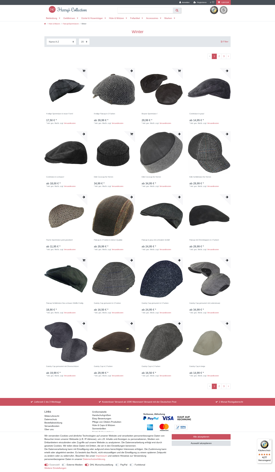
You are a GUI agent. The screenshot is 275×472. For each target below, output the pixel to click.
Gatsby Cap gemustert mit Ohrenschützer (62, 366)
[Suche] (177, 10)
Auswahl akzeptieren (201, 443)
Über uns (49, 429)
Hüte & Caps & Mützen (103, 425)
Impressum (101, 455)
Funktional (140, 464)
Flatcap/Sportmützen (71, 24)
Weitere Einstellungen (55, 468)
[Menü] (270, 441)
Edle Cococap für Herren (103, 177)
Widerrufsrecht (51, 416)
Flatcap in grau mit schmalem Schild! (156, 240)
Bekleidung (52, 18)
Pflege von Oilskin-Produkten (106, 422)
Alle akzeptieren (201, 436)
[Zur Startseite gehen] (45, 24)
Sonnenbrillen (99, 428)
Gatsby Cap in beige (197, 366)
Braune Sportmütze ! (150, 114)
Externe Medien (75, 464)
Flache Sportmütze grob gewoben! (59, 240)
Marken (168, 18)
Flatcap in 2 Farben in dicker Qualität (108, 240)
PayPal (123, 464)
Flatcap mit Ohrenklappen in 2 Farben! (204, 240)
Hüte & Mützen (117, 18)
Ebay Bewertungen (101, 418)
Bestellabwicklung (53, 422)
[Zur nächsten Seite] (228, 56)
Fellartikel (135, 18)
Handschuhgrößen (101, 415)
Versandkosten (70, 123)
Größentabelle (99, 412)
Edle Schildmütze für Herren (200, 177)
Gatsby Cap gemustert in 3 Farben (107, 303)
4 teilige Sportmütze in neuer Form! (59, 114)
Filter (225, 41)
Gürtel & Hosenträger (92, 18)
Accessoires (152, 18)
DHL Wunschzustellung (101, 464)
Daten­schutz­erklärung (94, 459)
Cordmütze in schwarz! (55, 177)
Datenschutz (50, 419)
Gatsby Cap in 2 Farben (103, 366)
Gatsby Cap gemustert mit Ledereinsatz (204, 303)
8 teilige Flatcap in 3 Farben (104, 114)
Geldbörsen (69, 18)
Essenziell (54, 464)
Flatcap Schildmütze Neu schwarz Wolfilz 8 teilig (64, 303)
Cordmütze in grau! (196, 114)
